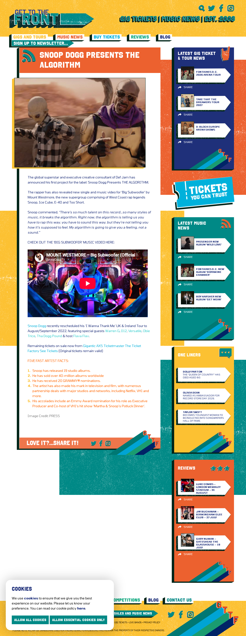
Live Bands (135, 622)
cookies (31, 598)
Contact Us (179, 600)
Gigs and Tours (29, 36)
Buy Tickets (107, 36)
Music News (70, 36)
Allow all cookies (30, 620)
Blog (165, 36)
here (81, 608)
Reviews (140, 36)
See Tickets (49, 351)
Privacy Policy (151, 622)
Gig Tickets (121, 622)
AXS (99, 346)
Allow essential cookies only (78, 620)
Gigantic (89, 346)
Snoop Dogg (37, 326)
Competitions (125, 600)
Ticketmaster (114, 346)
